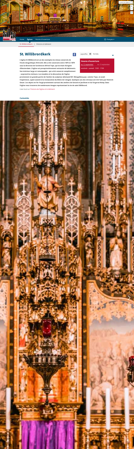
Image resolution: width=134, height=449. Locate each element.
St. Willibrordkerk (26, 44)
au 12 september (87, 64)
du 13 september (103, 64)
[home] (9, 35)
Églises (29, 39)
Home (22, 39)
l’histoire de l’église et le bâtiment (42, 89)
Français (110, 39)
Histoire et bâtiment (43, 44)
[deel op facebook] (74, 54)
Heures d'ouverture (42, 39)
